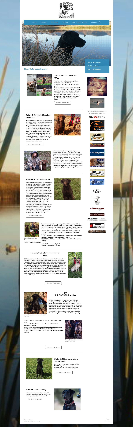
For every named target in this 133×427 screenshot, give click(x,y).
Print (27, 419)
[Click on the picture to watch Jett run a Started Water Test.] (73, 329)
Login (108, 419)
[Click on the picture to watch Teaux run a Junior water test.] (32, 229)
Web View (106, 421)
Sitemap (31, 419)
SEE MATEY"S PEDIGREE (63, 372)
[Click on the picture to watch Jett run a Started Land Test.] (35, 303)
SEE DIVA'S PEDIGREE (53, 283)
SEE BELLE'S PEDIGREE (34, 144)
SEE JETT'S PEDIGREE (53, 347)
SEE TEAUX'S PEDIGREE (35, 216)
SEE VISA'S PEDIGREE (62, 103)
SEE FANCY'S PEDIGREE (35, 399)
